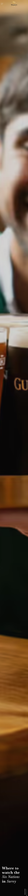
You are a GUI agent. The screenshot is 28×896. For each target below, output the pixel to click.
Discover (25, 892)
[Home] (14, 3)
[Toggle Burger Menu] (2, 3)
